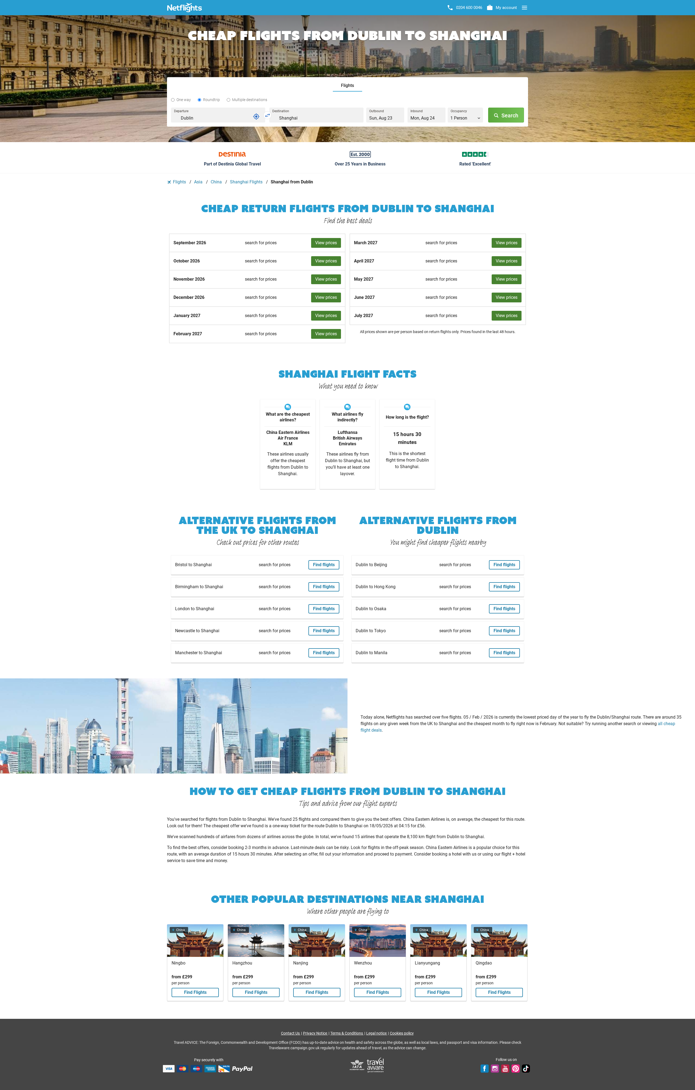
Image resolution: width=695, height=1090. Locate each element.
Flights (179, 181)
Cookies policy (402, 1033)
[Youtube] (505, 1068)
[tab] (347, 86)
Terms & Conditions (347, 1033)
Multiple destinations (249, 100)
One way (183, 100)
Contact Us (291, 1033)
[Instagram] (495, 1068)
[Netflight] (184, 7)
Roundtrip (211, 100)
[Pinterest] (515, 1068)
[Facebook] (485, 1068)
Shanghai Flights (247, 181)
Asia (199, 181)
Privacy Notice (315, 1033)
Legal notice (376, 1033)
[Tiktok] (526, 1068)
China (217, 181)
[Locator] (256, 116)
